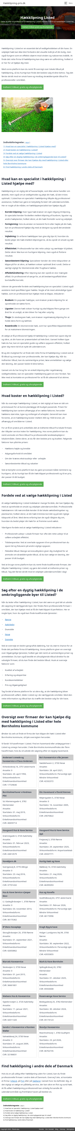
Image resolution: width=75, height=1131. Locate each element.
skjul (27, 142)
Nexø (7, 634)
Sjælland (37, 1081)
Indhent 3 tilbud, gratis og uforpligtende (37, 27)
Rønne (8, 619)
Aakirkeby (9, 624)
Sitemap (62, 1129)
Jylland (14, 1081)
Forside (41, 1129)
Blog (56, 1129)
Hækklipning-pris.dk (14, 3)
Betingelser (70, 1129)
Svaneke (9, 639)
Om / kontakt (49, 1129)
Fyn (22, 1081)
